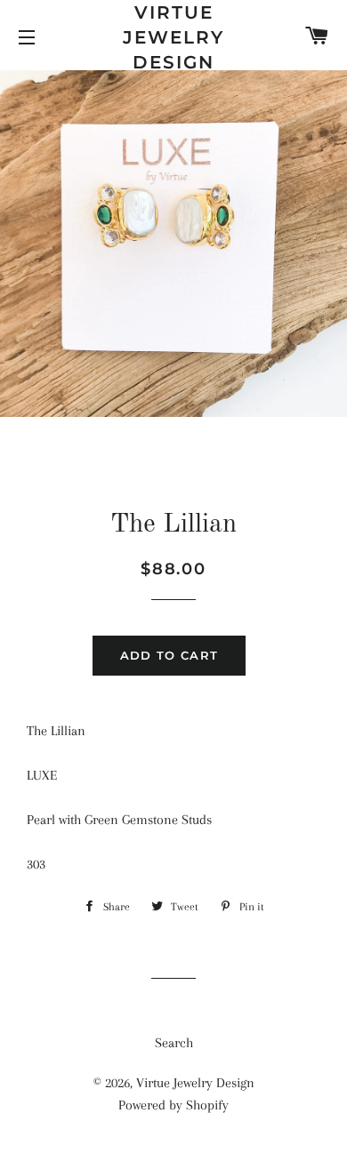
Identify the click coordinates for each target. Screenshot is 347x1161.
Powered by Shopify (173, 1105)
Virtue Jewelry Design (173, 37)
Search (174, 1043)
